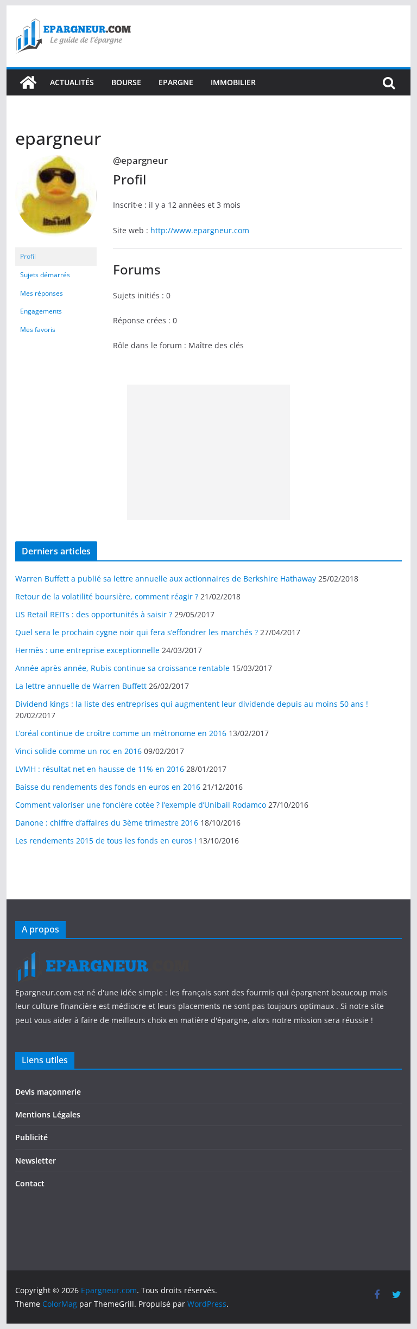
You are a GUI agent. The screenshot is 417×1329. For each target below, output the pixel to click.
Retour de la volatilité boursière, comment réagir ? (106, 596)
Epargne (176, 82)
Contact (30, 1183)
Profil (28, 256)
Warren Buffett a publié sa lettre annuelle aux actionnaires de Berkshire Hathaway (165, 578)
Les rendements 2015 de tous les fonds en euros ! (106, 840)
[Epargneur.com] (28, 82)
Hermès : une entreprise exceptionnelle (87, 650)
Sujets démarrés (45, 274)
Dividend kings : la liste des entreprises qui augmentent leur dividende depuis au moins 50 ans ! (191, 704)
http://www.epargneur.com (199, 230)
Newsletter (35, 1160)
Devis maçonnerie (48, 1092)
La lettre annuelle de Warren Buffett (81, 686)
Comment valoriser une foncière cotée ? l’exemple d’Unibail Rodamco (140, 805)
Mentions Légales (47, 1114)
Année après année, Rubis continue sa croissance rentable (122, 668)
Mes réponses (41, 293)
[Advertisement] (208, 452)
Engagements (41, 311)
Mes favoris (37, 329)
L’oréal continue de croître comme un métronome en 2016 (120, 733)
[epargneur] (56, 159)
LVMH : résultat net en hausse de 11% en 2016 (99, 769)
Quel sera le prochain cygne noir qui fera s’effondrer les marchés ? (136, 632)
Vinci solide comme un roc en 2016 (78, 751)
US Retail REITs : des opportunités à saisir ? (93, 614)
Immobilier (233, 82)
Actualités (72, 82)
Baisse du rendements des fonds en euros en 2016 (107, 787)
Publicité (31, 1137)
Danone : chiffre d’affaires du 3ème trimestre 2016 (106, 822)
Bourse (126, 82)
